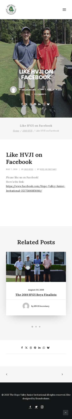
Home (16, 130)
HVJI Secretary (29, 89)
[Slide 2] (36, 327)
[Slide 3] (40, 327)
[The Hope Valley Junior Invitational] (11, 10)
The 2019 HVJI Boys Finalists (36, 295)
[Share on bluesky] (48, 104)
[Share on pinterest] (35, 104)
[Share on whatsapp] (44, 104)
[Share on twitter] (26, 104)
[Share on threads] (31, 104)
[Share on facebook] (22, 104)
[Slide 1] (32, 327)
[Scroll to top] (65, 412)
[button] (64, 9)
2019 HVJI (27, 130)
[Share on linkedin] (40, 104)
